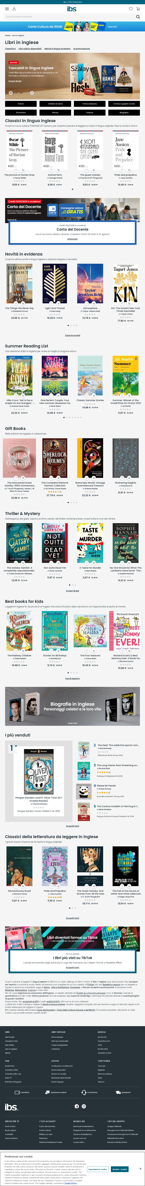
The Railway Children (19, 655)
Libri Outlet (9, 1045)
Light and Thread (55, 308)
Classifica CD (104, 1041)
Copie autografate (59, 1045)
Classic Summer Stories (90, 400)
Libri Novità (9, 1037)
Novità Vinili (103, 1049)
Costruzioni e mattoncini (62, 1066)
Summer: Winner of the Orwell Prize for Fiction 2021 (125, 402)
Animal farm (55, 175)
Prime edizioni (57, 1037)
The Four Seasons (90, 655)
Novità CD (102, 1037)
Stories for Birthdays (55, 655)
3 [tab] (21, 93)
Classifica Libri (11, 1041)
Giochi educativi (58, 1070)
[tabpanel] (72, 76)
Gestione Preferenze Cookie (50, 1142)
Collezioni (55, 1049)
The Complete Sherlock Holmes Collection (54, 484)
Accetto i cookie (120, 1169)
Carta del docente (47, 1126)
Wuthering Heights (125, 482)
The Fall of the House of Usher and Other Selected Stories (125, 893)
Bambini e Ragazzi (13, 1082)
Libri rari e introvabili (59, 1041)
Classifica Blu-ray (13, 1074)
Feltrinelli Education (115, 1138)
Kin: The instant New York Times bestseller (125, 310)
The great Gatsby (90, 175)
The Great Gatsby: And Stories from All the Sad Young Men (90, 893)
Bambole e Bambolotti (61, 1078)
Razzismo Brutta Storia (117, 1142)
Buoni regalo (10, 1130)
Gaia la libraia (11, 1138)
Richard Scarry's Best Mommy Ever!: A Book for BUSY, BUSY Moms (126, 657)
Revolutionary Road (19, 891)
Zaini (100, 1078)
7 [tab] (81, 417)
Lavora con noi (79, 1138)
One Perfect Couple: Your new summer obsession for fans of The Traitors (54, 402)
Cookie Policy (71, 1183)
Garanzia (43, 1138)
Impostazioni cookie (98, 1169)
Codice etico (78, 1142)
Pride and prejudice (126, 175)
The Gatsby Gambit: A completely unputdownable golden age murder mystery (19, 569)
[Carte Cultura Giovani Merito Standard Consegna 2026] (72, 26)
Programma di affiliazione (84, 1130)
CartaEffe (9, 1134)
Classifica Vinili (104, 1053)
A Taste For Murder (90, 567)
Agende (101, 1070)
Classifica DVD (11, 1070)
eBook (7, 1053)
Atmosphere (90, 308)
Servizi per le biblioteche (83, 1126)
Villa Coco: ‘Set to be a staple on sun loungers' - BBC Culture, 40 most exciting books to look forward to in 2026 (19, 402)
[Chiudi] (140, 1168)
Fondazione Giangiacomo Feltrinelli (122, 1134)
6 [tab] (78, 417)
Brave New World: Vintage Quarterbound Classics (90, 484)
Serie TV (8, 1078)
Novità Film (10, 1066)
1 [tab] (15, 93)
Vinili (100, 1045)
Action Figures (57, 1082)
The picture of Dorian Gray (19, 175)
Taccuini (101, 1066)
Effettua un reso (46, 1134)
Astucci (101, 1082)
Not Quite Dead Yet (55, 567)
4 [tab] (24, 93)
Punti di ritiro (10, 1126)
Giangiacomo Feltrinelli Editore (120, 1130)
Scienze (32, 990)
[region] (72, 1169)
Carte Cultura (45, 1130)
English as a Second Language (90, 993)
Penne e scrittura (105, 1074)
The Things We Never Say (19, 308)
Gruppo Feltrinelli (114, 1126)
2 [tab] (18, 93)
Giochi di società (58, 1074)
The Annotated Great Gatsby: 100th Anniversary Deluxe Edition (19, 484)
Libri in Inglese (11, 1049)
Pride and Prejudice (55, 891)
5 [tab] (27, 93)
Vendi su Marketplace (82, 1134)
